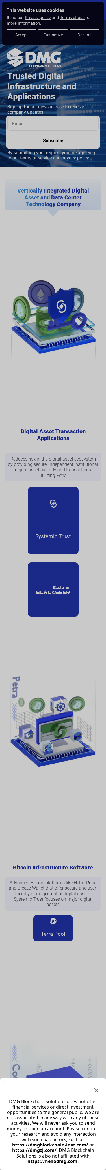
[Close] (2, 1080)
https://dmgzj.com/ (34, 1150)
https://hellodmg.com (52, 1161)
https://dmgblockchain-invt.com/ (50, 1145)
